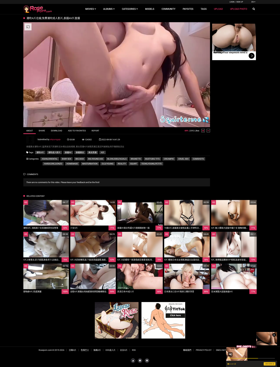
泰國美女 (80, 152)
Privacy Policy (203, 350)
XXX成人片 (110, 350)
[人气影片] (133, 361)
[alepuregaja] (31, 139)
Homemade (72, 163)
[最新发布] (140, 361)
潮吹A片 (40, 152)
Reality (122, 163)
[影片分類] (147, 361)
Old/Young (107, 163)
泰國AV (68, 152)
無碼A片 (97, 350)
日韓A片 (72, 350)
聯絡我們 (187, 350)
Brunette (136, 159)
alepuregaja (55, 139)
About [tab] (29, 130)
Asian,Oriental (50, 159)
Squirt (133, 163)
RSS (134, 350)
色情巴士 (85, 350)
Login (232, 2)
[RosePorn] (37, 9)
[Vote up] (203, 130)
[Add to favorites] (59, 202)
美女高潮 (92, 152)
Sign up (239, 2)
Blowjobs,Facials (116, 159)
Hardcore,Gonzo (53, 163)
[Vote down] (208, 130)
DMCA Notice (222, 350)
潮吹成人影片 (54, 152)
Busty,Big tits (152, 159)
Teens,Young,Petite (151, 163)
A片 (102, 152)
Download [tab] (56, 130)
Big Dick (80, 159)
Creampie (169, 159)
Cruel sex (183, 159)
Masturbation (89, 163)
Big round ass (95, 159)
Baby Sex (66, 159)
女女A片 (123, 350)
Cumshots (198, 159)
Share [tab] (42, 130)
